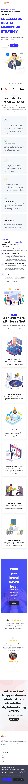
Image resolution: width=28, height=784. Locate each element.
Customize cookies (18, 779)
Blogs (2, 761)
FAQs (2, 759)
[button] (9, 672)
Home (2, 755)
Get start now (14, 45)
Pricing (2, 757)
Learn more (4, 45)
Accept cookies (7, 779)
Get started (14, 603)
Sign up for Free (14, 719)
